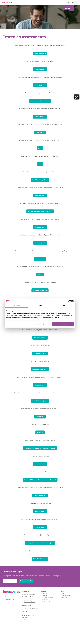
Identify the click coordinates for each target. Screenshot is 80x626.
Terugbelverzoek (26, 581)
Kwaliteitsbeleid (46, 599)
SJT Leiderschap (39, 385)
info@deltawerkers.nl (29, 602)
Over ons (44, 595)
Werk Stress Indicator (39, 558)
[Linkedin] (8, 596)
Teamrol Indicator (39, 464)
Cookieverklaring (65, 595)
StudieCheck (39, 416)
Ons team (44, 593)
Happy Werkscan (39, 195)
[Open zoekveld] (69, 2)
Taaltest (39, 432)
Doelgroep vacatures (47, 597)
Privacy (63, 593)
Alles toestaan (63, 324)
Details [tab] (40, 305)
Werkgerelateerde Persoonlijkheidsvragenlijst (39, 543)
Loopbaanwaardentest (39, 290)
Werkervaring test (39, 527)
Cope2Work (39, 132)
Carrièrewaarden (39, 85)
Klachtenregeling (46, 602)
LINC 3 (39, 274)
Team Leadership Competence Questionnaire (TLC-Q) (39, 448)
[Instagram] (5, 596)
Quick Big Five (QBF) (39, 353)
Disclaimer (64, 597)
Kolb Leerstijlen (39, 243)
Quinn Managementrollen (39, 369)
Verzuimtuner (39, 259)
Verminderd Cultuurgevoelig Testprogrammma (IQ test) (39, 480)
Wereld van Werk (39, 511)
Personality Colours (39, 337)
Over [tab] (63, 305)
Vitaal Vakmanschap (39, 495)
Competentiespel (39, 116)
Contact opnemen (9, 581)
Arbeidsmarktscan (39, 53)
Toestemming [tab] (16, 305)
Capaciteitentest (39, 69)
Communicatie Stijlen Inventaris (39, 101)
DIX (39, 148)
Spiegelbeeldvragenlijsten (39, 401)
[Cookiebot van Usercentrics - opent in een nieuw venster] (67, 301)
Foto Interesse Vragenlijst (39, 180)
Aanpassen (39, 324)
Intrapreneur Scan (39, 227)
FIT (39, 164)
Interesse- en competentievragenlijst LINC (39, 211)
